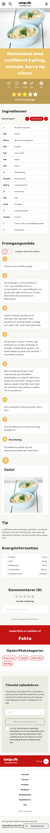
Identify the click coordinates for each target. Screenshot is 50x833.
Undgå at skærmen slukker (27, 251)
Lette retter (36, 658)
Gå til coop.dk (25, 811)
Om (25, 805)
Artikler (25, 785)
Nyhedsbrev (25, 800)
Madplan (25, 790)
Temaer (25, 779)
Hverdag (7, 664)
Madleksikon (25, 795)
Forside (25, 774)
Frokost (23, 658)
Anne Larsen (9, 658)
